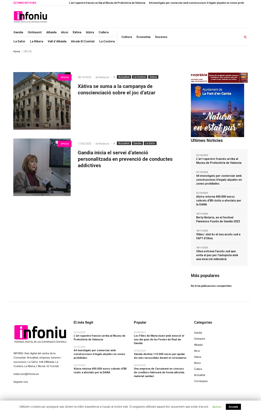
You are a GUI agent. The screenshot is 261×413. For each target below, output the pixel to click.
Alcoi (197, 350)
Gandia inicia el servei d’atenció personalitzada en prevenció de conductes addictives (125, 159)
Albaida (198, 344)
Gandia (137, 143)
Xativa (153, 76)
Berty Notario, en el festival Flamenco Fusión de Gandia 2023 (218, 219)
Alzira (197, 363)
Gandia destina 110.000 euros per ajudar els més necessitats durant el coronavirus (160, 355)
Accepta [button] (233, 406)
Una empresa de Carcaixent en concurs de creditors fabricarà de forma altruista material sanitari (159, 372)
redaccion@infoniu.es (26, 374)
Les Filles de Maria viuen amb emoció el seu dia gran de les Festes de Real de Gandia (159, 339)
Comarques (201, 381)
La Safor (150, 143)
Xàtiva (197, 357)
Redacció (104, 77)
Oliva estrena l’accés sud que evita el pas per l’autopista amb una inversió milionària (217, 255)
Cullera (198, 369)
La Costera (140, 76)
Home (16, 51)
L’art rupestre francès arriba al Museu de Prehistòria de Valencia (97, 2)
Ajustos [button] (216, 406)
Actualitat (123, 76)
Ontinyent (199, 338)
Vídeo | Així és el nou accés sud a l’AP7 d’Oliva (218, 236)
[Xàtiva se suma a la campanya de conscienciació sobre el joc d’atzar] (42, 101)
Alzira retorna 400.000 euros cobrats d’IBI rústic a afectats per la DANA (218, 200)
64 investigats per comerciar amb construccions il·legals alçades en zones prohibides (190, 2)
